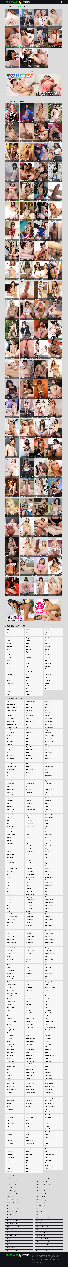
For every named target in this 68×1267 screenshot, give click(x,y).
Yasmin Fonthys (49, 1132)
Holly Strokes (29, 764)
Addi (8, 701)
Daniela (9, 1058)
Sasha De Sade (49, 933)
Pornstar (47, 635)
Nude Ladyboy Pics (44, 1233)
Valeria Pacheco (49, 1058)
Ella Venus (10, 1112)
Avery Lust (10, 857)
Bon (8, 933)
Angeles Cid (10, 792)
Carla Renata (10, 976)
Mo (27, 1137)
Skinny (47, 652)
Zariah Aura (48, 1160)
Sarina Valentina (49, 931)
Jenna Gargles (30, 826)
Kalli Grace (29, 868)
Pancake (47, 798)
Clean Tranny (42, 1200)
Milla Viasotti (29, 1117)
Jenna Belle (29, 820)
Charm (9, 1004)
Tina (46, 1032)
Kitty (27, 945)
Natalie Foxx (48, 718)
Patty (46, 820)
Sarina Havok (48, 928)
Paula (46, 823)
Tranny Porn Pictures (44, 1251)
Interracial (28, 655)
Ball (8, 874)
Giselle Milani (29, 715)
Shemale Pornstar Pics (45, 1185)
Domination (10, 686)
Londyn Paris (29, 1027)
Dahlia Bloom (10, 1047)
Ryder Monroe (49, 899)
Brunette (9, 672)
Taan (46, 990)
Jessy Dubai (29, 851)
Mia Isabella (29, 1100)
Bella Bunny (10, 897)
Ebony (8, 688)
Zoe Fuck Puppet (49, 1166)
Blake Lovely (10, 931)
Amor (8, 772)
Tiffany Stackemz (50, 1027)
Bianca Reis (10, 914)
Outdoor (28, 686)
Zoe (46, 1163)
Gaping (28, 640)
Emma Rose (10, 1123)
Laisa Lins (28, 965)
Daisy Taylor (10, 1055)
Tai (46, 993)
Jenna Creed (29, 823)
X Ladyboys (42, 1212)
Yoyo (46, 1146)
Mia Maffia (29, 1103)
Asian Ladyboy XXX (14, 1227)
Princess (47, 871)
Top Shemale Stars (14, 1200)
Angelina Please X (12, 795)
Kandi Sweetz (30, 871)
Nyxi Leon (47, 778)
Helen (27, 752)
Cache (8, 956)
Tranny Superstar (14, 1206)
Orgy (27, 683)
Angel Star (10, 786)
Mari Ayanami (30, 1061)
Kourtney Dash (30, 950)
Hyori (27, 772)
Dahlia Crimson (11, 1049)
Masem (28, 1078)
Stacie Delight (49, 973)
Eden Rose (10, 1109)
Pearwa (47, 832)
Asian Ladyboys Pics (44, 1242)
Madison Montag (30, 1041)
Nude (27, 677)
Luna (27, 1032)
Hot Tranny (12, 1239)
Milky (27, 1115)
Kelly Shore (29, 908)
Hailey (27, 738)
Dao (8, 1069)
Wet (46, 686)
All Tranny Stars (13, 1191)
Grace (27, 724)
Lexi (27, 993)
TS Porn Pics (13, 1188)
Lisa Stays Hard (30, 1018)
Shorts (47, 649)
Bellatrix (9, 902)
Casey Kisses (10, 990)
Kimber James (30, 936)
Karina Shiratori (30, 877)
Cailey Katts (10, 959)
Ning (46, 755)
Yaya (46, 1134)
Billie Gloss (10, 922)
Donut (8, 1098)
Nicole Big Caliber (49, 735)
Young (47, 688)
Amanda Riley (11, 758)
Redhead (47, 643)
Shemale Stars (41, 1265)
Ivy (26, 786)
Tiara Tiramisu (49, 1021)
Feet (8, 694)
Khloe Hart (29, 925)
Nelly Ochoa (48, 732)
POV (46, 640)
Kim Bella (28, 933)
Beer (8, 885)
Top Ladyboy (13, 1242)
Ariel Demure (10, 817)
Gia (27, 704)
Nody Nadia (48, 758)
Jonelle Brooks (30, 863)
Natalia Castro (49, 713)
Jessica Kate (29, 849)
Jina (27, 857)
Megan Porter (30, 1083)
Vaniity (47, 1064)
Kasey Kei (28, 888)
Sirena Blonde (49, 959)
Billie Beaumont (11, 919)
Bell (8, 888)
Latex (27, 660)
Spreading (48, 663)
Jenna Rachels (30, 829)
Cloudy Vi (9, 1038)
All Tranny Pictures (14, 1215)
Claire (8, 1032)
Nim (46, 749)
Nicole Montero (49, 738)
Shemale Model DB (44, 1179)
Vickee (47, 1081)
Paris (46, 806)
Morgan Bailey (30, 1143)
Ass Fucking (10, 638)
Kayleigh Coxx (30, 899)
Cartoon (9, 987)
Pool (46, 632)
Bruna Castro (10, 950)
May (27, 1081)
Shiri (46, 956)
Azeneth (9, 860)
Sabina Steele (49, 902)
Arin (8, 820)
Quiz (46, 880)
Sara (46, 922)
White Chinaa (48, 1117)
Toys (46, 677)
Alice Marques (11, 741)
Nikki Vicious (48, 747)
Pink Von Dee (48, 846)
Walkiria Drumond (50, 1106)
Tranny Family (42, 1230)
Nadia (27, 1151)
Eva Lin (9, 1149)
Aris (8, 823)
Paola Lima (48, 800)
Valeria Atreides (49, 1055)
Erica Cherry (10, 1129)
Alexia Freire (10, 732)
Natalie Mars (48, 721)
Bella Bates (10, 894)
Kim (27, 931)
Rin (46, 888)
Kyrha (27, 962)
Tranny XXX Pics (14, 1218)
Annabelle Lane (11, 809)
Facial (8, 691)
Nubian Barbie (49, 766)
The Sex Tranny (43, 1221)
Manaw (28, 1047)
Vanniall (47, 1069)
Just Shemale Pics (14, 1182)
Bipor (8, 925)
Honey (27, 766)
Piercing (47, 629)
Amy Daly (9, 778)
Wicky (46, 1120)
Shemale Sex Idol (14, 1245)
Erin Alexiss (10, 1134)
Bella (8, 891)
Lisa (27, 1016)
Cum (8, 677)
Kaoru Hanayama (31, 874)
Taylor (46, 1007)
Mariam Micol (29, 1069)
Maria (27, 1066)
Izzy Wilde (28, 789)
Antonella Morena (12, 815)
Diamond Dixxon (11, 1086)
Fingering (28, 629)
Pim (46, 843)
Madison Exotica (30, 1038)
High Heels (29, 652)
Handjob (28, 646)
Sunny (46, 979)
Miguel (28, 1112)
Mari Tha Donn (30, 1064)
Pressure (47, 868)
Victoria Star (48, 1095)
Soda (46, 962)
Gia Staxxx (29, 707)
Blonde (9, 663)
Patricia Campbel (49, 817)
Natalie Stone (48, 724)
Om (46, 786)
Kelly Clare (29, 905)
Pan (46, 795)
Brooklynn (9, 945)
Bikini (8, 660)
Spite (46, 970)
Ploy (46, 854)
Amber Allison (11, 764)
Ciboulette (10, 1024)
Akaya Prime (10, 721)
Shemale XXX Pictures (15, 1251)
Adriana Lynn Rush (12, 707)
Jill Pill (27, 854)
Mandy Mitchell (30, 1049)
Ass (8, 635)
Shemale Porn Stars (44, 1191)
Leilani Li (28, 982)
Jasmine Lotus (30, 812)
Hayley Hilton (29, 747)
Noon (46, 764)
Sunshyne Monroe (50, 982)
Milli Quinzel (29, 1120)
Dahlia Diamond (11, 1052)
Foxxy (8, 1168)
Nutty (46, 772)
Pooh (46, 860)
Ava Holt (9, 851)
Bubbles (9, 953)
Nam (27, 1157)
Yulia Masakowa (49, 1154)
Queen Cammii (49, 877)
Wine (46, 1123)
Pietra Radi (48, 840)
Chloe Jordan (10, 1016)
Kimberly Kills (29, 942)
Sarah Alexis (48, 925)
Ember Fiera (10, 1117)
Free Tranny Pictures (15, 1212)
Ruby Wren (48, 894)
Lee (27, 976)
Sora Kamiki (48, 967)
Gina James (29, 713)
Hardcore (28, 649)
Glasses (28, 643)
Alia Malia (9, 735)
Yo (45, 1140)
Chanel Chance (11, 996)
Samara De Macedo (50, 905)
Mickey (28, 1106)
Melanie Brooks (30, 1089)
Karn (27, 882)
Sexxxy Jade (48, 948)
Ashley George (11, 829)
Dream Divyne (11, 1100)
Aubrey (9, 837)
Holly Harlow (29, 758)
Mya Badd (28, 1149)
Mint (27, 1129)
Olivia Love (48, 783)
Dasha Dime (10, 1075)
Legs (27, 666)
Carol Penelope (11, 982)
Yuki (46, 1151)
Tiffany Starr (48, 1030)
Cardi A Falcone (11, 970)
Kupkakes (28, 953)
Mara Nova (29, 1055)
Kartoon (28, 885)
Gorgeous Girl (29, 721)
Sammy (47, 908)
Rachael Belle (48, 882)
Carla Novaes (10, 973)
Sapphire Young (49, 919)
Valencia (47, 1047)
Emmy (8, 1126)
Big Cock (9, 655)
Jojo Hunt (28, 860)
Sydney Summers (50, 987)
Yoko (46, 1143)
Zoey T (47, 1168)
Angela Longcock (11, 789)
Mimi (27, 1123)
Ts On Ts (47, 680)
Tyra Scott (48, 1044)
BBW (8, 649)
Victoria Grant (49, 1089)
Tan (46, 996)
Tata (46, 1004)
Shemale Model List (44, 1209)
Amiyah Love (10, 769)
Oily (46, 781)
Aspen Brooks (11, 834)
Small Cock (48, 655)
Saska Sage (48, 936)
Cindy (8, 1027)
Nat (46, 707)
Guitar (27, 735)
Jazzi (27, 817)
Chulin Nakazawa (11, 1021)
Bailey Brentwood (12, 868)
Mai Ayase (29, 1044)
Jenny (27, 834)
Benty (8, 908)
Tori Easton (48, 1038)
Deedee (9, 1078)
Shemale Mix (13, 1185)
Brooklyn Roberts (11, 942)
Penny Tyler (48, 834)
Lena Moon (29, 987)
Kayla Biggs (29, 897)
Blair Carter (10, 928)
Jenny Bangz (29, 837)
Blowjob (9, 666)
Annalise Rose (11, 812)
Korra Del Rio (29, 948)
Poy (46, 865)
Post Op (47, 638)
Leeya (27, 979)
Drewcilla (9, 1103)
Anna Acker (10, 806)
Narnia (47, 704)
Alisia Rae (9, 744)
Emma (9, 1120)
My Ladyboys (42, 1224)
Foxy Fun (9, 1171)
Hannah (28, 744)
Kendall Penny (30, 916)
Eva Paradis (10, 1154)
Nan (27, 1160)
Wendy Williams (49, 1115)
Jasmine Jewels (30, 809)
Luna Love (29, 1035)
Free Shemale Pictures (45, 1239)
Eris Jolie (9, 1137)
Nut (46, 769)
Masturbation (29, 672)
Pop (46, 863)
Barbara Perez (11, 880)
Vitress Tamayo (49, 1098)
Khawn (28, 922)
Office (27, 680)
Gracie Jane (29, 727)
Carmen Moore (11, 979)
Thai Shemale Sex (44, 1194)
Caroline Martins (11, 984)
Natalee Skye (48, 710)
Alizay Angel (10, 747)
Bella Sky (9, 899)
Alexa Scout (10, 730)
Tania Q (47, 999)
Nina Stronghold (49, 752)
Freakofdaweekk (30, 701)
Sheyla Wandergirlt (50, 953)
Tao (46, 1001)
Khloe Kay (28, 928)
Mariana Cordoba (31, 1072)
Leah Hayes (29, 973)
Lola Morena (29, 1024)
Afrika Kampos (11, 718)
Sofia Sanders (49, 965)
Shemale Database (14, 1194)
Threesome (48, 674)
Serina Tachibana (50, 945)
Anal (8, 629)
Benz (8, 911)
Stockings (47, 666)
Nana (27, 1163)
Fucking (28, 635)
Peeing (28, 694)
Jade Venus (29, 795)
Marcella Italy (29, 1058)
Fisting (27, 632)
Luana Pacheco (30, 1030)
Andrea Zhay (10, 783)
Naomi (27, 1171)
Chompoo (9, 1018)
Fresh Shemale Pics (44, 1245)
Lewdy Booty (29, 990)
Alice (8, 738)
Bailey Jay (9, 871)
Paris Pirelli (48, 809)
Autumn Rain (10, 846)
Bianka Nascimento (12, 916)
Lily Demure (29, 1010)
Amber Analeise (11, 766)
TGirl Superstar (13, 1224)
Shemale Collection (14, 1233)
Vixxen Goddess (49, 1103)
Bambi (8, 877)
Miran (27, 1134)
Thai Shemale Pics (14, 1230)
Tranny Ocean (42, 1215)
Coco (8, 1041)
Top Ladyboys (42, 1188)
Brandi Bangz (10, 936)
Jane (27, 798)
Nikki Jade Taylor (49, 741)
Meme (27, 1095)
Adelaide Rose (11, 704)
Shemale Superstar (14, 1179)
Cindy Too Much (11, 1030)
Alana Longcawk (11, 724)
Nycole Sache (48, 775)
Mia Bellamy (29, 1098)
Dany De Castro (11, 1066)
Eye (8, 1160)
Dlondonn (9, 1092)
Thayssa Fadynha (50, 1013)
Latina (27, 663)
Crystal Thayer (11, 1044)
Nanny (27, 1168)
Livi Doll (28, 1021)
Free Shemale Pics (14, 1197)
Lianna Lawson (30, 996)
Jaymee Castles (30, 815)
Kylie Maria (29, 959)
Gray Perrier (29, 730)
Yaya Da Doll (48, 1137)
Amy (8, 775)
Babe (8, 640)
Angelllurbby (10, 800)
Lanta (27, 967)
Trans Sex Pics (43, 1197)
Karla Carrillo (29, 880)
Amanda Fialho (11, 755)
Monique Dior (29, 1140)
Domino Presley (11, 1095)
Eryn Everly (10, 1143)
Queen (47, 874)
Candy (8, 967)
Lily (27, 1007)
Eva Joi (9, 1146)
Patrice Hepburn (49, 815)
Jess (27, 840)
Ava (8, 849)
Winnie (47, 1126)
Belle (8, 905)
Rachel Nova (48, 885)
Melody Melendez (31, 1092)
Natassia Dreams (49, 727)
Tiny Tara (47, 1035)
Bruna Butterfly (11, 948)
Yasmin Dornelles (50, 1129)
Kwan (27, 956)
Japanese (28, 657)
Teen (46, 672)
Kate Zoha (29, 891)
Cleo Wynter (10, 1035)
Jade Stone (29, 792)
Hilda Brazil (29, 755)
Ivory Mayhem (30, 783)
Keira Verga (29, 902)
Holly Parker (29, 761)
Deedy (8, 1081)
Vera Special (48, 1078)
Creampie (9, 674)
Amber (9, 761)
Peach (46, 826)
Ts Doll (47, 1041)
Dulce (8, 1106)
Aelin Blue (9, 715)
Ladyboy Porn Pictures (45, 1182)
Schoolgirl (47, 646)
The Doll (47, 1016)
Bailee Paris (10, 865)
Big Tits (9, 657)
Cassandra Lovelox (12, 993)
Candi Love (10, 965)
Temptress (48, 1010)
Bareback (9, 643)
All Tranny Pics (13, 1236)
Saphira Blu (48, 916)
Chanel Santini (11, 1001)
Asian (8, 632)
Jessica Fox (29, 846)
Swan (46, 984)
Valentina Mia (49, 1049)
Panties (28, 688)
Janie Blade (29, 803)
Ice (26, 775)
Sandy (46, 914)
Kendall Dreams (30, 914)
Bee (8, 882)
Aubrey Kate (10, 840)
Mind (27, 1126)
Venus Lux (48, 1075)
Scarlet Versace (49, 939)
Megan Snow (29, 1086)
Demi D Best (10, 1083)
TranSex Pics (13, 1248)
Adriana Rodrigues (12, 710)
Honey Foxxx (29, 769)
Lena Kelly (28, 984)
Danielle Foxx (10, 1061)
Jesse (27, 843)
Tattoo (47, 669)
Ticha (46, 1024)
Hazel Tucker (29, 749)
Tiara (46, 1018)
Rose (46, 891)
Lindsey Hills (29, 1013)
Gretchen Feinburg (31, 732)
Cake (8, 962)
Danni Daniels (10, 1064)
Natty (46, 730)
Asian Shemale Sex (44, 1227)
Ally (8, 752)
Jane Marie (29, 800)
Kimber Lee (29, 939)
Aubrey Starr (10, 843)
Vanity (46, 1066)
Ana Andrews (10, 781)
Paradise (47, 803)
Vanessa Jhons (49, 1061)
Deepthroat (10, 683)
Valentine (47, 1052)
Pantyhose (29, 691)
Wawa (46, 1109)
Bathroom (9, 646)
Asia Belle (9, 832)
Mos (27, 1146)
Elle (8, 1115)
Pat (46, 812)
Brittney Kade (10, 939)
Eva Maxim (10, 1151)
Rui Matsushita (49, 897)
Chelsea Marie (11, 1007)
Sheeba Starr (48, 950)
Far (8, 1163)
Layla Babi (29, 970)
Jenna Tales (29, 832)
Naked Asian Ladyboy (44, 1218)
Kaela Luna (29, 865)
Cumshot (9, 680)
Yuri (46, 1157)
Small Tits (47, 657)
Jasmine (28, 806)
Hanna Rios (29, 741)
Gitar (27, 718)
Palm (46, 792)
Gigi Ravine (29, 710)
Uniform (47, 683)
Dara (8, 1072)
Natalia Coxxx (48, 715)
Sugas (46, 976)
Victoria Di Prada (49, 1086)
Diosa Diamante (11, 1089)
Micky (27, 1109)
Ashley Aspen (11, 826)
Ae (7, 713)
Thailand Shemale (44, 1203)
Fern (8, 1166)
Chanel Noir (10, 999)
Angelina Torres (11, 798)
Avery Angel (10, 854)
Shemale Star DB (14, 1209)
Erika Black (10, 1132)
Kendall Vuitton (30, 919)
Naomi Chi (48, 701)
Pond (46, 857)
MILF (27, 674)
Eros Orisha (10, 1140)
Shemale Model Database (46, 1248)
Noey (46, 761)
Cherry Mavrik (11, 1013)
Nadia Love (29, 1154)
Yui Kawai (47, 1149)
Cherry (9, 1010)
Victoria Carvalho (49, 1083)
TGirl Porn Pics (43, 1236)
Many (27, 1052)
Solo (46, 660)
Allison (9, 749)
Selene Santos (49, 942)
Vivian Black (48, 1100)
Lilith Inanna (29, 1004)
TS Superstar (42, 1206)
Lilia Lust (28, 1001)
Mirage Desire (30, 1132)
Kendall (28, 911)
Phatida (47, 837)
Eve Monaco (10, 1157)
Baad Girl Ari (10, 863)
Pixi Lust (47, 851)
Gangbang (29, 638)
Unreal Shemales (14, 1203)
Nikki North (48, 744)
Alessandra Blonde (12, 727)
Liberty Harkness (30, 999)
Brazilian (9, 669)
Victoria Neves (49, 1092)
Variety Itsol (48, 1072)
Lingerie (28, 669)
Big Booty (9, 652)
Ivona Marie (29, 781)
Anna (8, 803)
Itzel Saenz (29, 778)
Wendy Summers (50, 1112)
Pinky (46, 849)
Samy (46, 911)
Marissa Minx (29, 1075)
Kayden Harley (30, 894)
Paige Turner (48, 789)
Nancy (27, 1166)
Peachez (47, 829)
